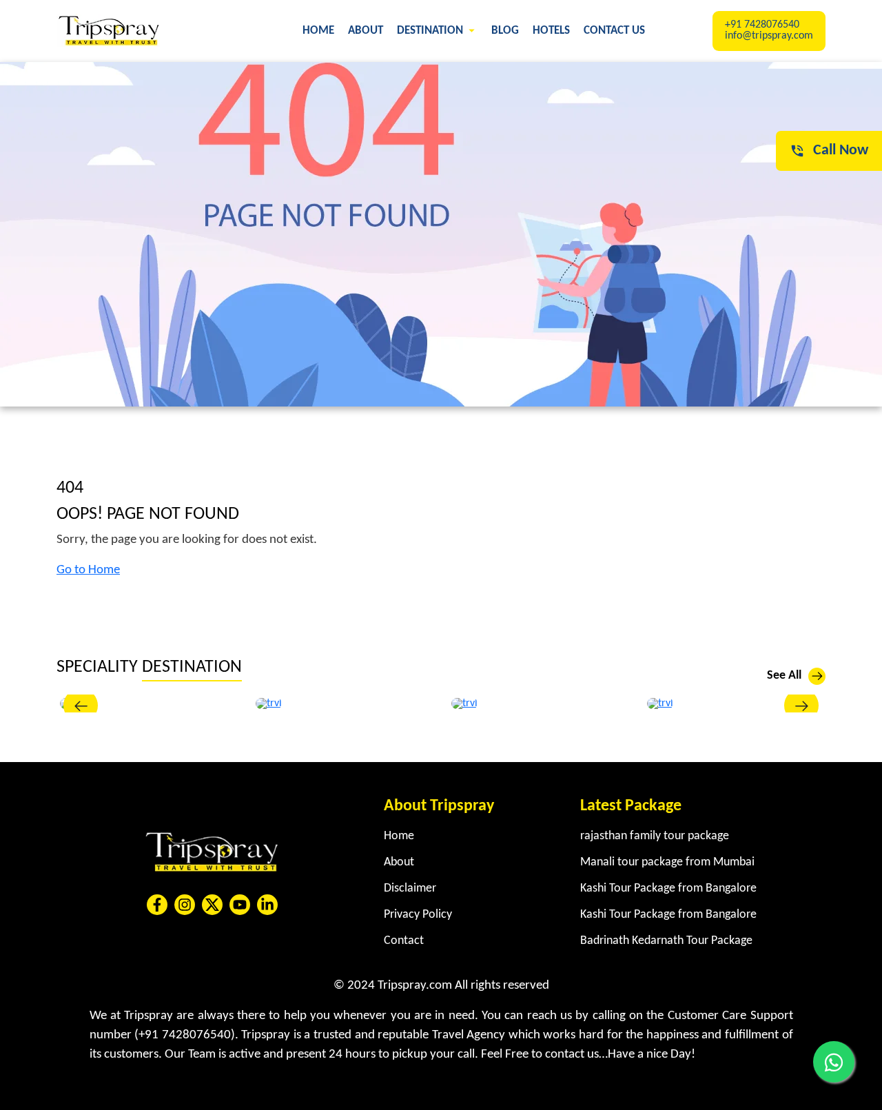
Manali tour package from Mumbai (667, 862)
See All (784, 675)
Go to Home (88, 570)
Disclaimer (410, 888)
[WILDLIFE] (268, 703)
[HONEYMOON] (464, 703)
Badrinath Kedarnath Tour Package (666, 940)
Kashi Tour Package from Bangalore (668, 888)
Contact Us (614, 31)
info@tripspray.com (769, 35)
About (365, 31)
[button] (80, 705)
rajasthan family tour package (654, 836)
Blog (505, 31)
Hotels (551, 31)
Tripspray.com (415, 985)
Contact (404, 940)
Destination (431, 31)
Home (318, 31)
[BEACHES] (660, 703)
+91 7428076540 (762, 24)
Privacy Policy (418, 914)
